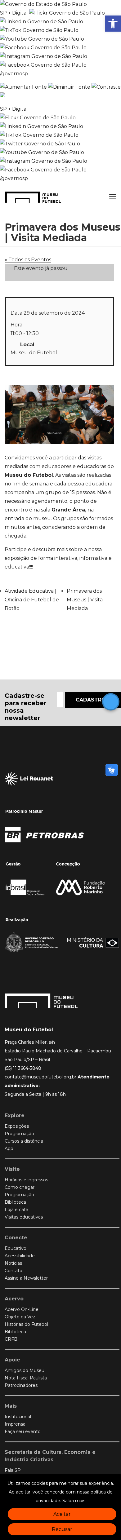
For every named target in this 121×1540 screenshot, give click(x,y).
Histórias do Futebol (26, 1324)
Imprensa (15, 1424)
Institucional (18, 1416)
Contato (13, 1270)
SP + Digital (14, 13)
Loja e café (16, 1209)
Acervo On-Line (21, 1309)
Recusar (62, 1529)
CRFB (11, 1339)
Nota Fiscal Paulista (26, 1378)
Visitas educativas (24, 1217)
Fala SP (13, 1470)
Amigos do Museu (24, 1370)
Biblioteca (15, 1202)
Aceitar (62, 1514)
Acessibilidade (20, 1256)
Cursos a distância (24, 1141)
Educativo (15, 1248)
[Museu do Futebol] (33, 197)
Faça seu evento (23, 1431)
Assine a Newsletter (26, 1278)
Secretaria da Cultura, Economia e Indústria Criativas (50, 1456)
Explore (15, 1115)
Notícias (13, 1263)
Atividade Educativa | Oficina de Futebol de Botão (32, 599)
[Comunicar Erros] (2, 96)
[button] (113, 23)
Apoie (12, 1360)
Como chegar (19, 1187)
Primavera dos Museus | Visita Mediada (85, 599)
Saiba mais (73, 1500)
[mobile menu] (112, 197)
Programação (19, 1133)
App (9, 1148)
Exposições (17, 1126)
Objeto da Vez (20, 1317)
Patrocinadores (21, 1385)
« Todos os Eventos (28, 260)
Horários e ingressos (26, 1180)
